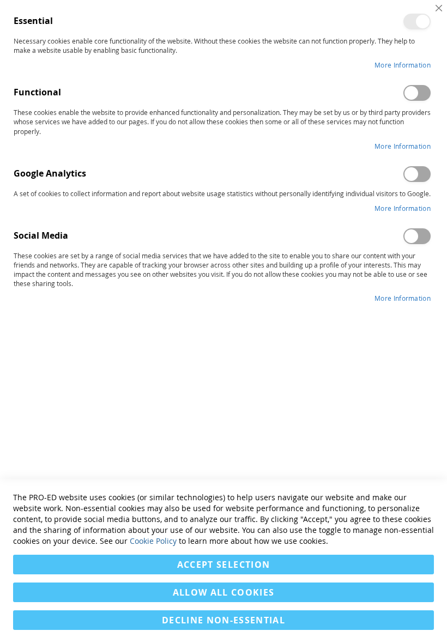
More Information (402, 64)
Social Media (417, 236)
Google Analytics (417, 174)
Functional (417, 93)
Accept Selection (223, 565)
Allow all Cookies (224, 592)
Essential (417, 21)
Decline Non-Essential (223, 620)
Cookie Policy (153, 541)
